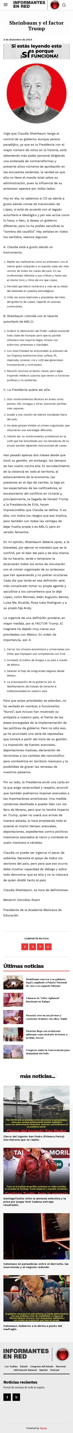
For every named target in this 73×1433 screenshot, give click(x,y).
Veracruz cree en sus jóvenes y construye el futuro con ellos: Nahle (46, 1017)
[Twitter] (32, 946)
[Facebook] (24, 946)
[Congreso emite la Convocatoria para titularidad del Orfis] (13, 1052)
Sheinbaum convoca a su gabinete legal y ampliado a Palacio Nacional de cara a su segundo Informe (46, 982)
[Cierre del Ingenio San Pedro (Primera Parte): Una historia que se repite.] (36, 1109)
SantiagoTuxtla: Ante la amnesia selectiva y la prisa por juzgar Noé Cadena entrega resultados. (34, 1202)
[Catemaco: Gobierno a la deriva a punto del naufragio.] (36, 1298)
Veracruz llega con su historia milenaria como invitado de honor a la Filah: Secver (46, 1034)
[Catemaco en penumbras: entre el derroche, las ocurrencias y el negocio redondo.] (36, 1236)
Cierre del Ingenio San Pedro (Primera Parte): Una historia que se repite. (34, 1138)
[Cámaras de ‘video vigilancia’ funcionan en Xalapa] (13, 1000)
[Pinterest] (40, 946)
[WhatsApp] (48, 946)
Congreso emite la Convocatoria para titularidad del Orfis (48, 1051)
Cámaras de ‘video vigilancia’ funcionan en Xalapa (43, 999)
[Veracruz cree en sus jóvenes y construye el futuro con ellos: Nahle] (13, 1017)
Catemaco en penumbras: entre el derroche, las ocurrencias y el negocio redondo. (36, 1265)
